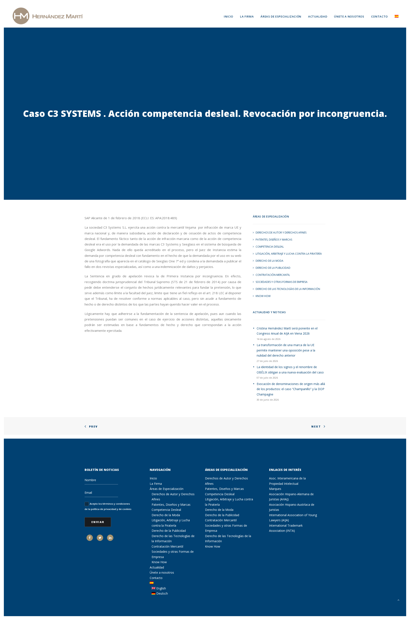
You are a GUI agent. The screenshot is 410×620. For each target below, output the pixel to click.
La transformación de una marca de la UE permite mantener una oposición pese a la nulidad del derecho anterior (286, 350)
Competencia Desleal (270, 246)
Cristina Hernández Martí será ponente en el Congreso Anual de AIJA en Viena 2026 (287, 331)
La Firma (247, 16)
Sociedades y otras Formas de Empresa (282, 282)
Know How (263, 296)
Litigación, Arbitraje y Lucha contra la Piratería (289, 254)
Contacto (379, 16)
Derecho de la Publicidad (273, 268)
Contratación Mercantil (273, 275)
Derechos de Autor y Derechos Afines (281, 232)
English (160, 588)
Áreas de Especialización (281, 16)
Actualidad (317, 16)
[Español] (395, 16)
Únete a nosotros (349, 16)
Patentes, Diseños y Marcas (274, 239)
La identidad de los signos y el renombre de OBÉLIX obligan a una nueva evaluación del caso (290, 369)
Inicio (228, 16)
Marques (275, 489)
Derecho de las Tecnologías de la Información (288, 289)
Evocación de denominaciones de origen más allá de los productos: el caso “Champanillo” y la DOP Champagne (291, 389)
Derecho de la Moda (269, 261)
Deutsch (161, 593)
